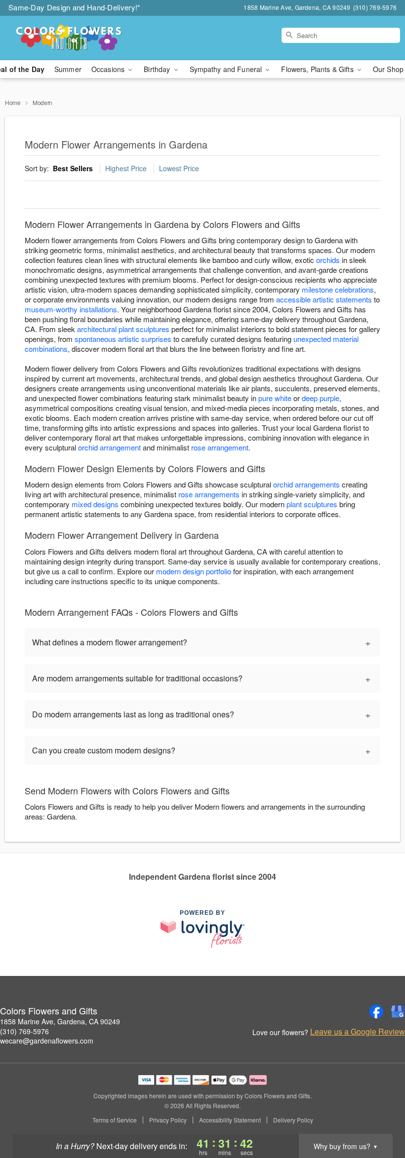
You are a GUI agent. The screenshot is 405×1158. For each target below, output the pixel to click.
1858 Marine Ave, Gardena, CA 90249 (60, 1021)
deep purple (320, 398)
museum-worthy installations (71, 309)
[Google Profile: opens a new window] (398, 1011)
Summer (67, 69)
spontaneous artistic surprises (123, 339)
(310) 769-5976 (24, 1031)
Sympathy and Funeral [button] (227, 69)
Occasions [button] (108, 69)
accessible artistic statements (324, 299)
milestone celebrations (338, 289)
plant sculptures (311, 504)
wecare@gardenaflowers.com (46, 1041)
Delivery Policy (293, 1120)
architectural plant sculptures (123, 329)
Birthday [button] (158, 69)
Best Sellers (73, 168)
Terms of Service (114, 1120)
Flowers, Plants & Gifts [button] (318, 69)
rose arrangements (209, 494)
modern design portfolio (193, 571)
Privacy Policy (168, 1120)
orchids (328, 260)
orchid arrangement (109, 447)
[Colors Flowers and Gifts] (69, 38)
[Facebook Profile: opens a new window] (376, 1011)
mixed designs (95, 504)
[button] (379, 1116)
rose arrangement (219, 447)
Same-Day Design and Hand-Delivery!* (74, 7)
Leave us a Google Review (357, 1031)
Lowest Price (179, 168)
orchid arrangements (306, 484)
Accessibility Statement (230, 1120)
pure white (274, 398)
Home (13, 102)
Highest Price (126, 168)
